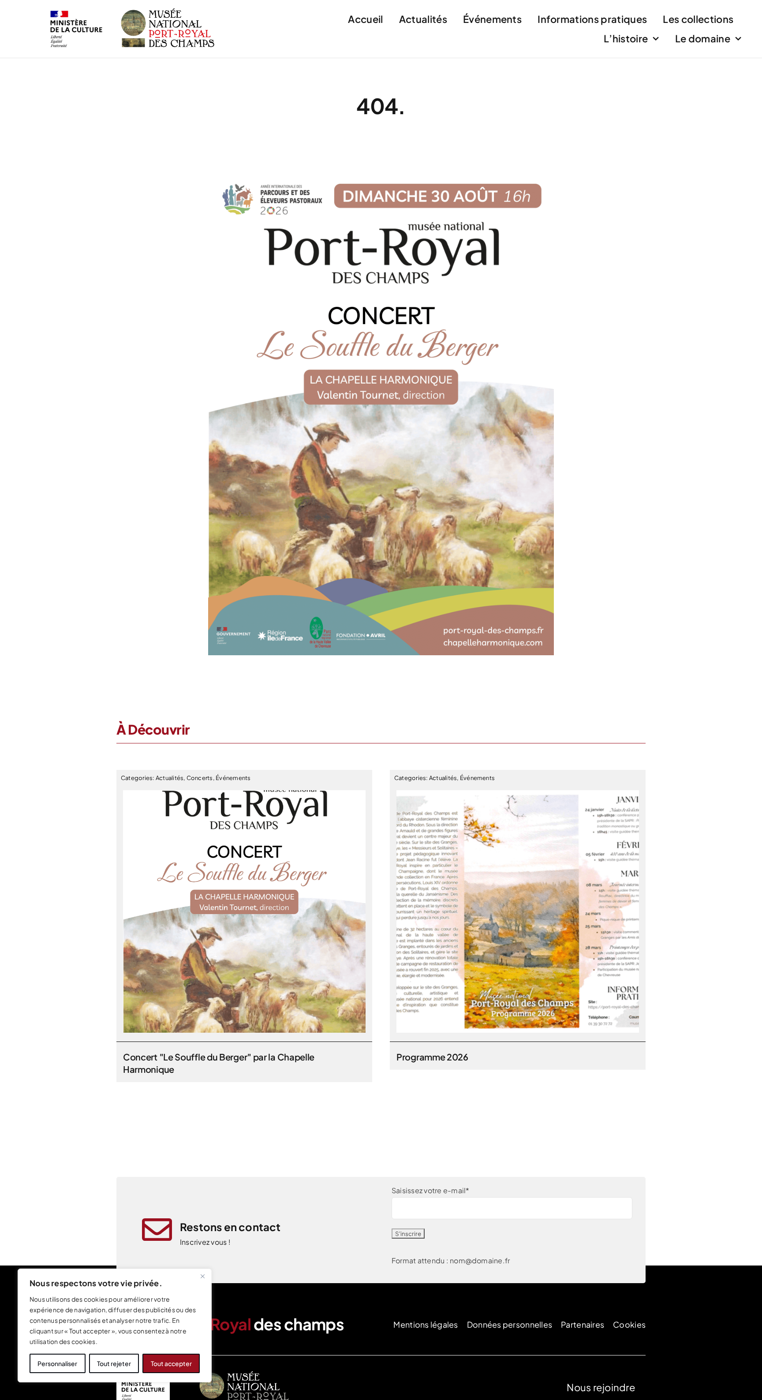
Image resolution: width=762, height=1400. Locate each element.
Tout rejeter (114, 1363)
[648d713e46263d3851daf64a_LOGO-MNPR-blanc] (246, 1372)
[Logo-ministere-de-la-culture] (76, 7)
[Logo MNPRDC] (167, 9)
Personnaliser (57, 1363)
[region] (115, 1325)
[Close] (202, 1276)
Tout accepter (171, 1363)
